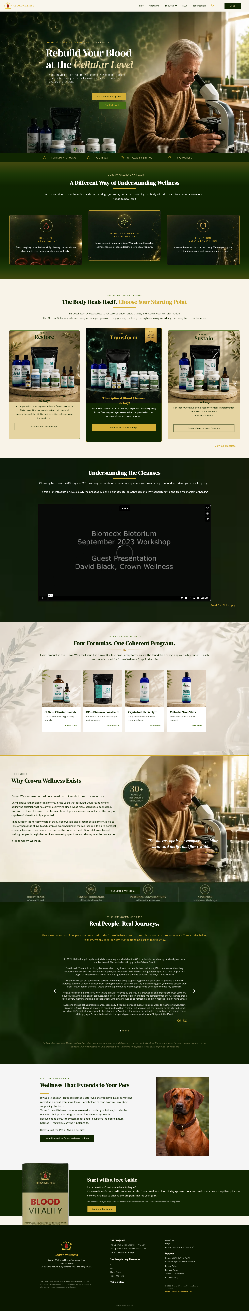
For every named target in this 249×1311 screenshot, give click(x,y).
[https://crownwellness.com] (66, 1245)
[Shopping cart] (212, 5)
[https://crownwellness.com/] (8, 5)
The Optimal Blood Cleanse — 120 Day (128, 1248)
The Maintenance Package (122, 1252)
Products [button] (169, 5)
